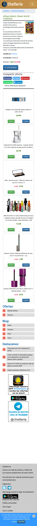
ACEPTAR (21, 521)
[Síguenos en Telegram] (18, 411)
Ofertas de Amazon (17, 11)
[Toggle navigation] (32, 4)
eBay (9, 334)
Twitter (17, 78)
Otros (9, 338)
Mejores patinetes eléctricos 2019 (19, 370)
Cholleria (6, 11)
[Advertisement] (18, 443)
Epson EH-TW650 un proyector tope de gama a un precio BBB (21, 365)
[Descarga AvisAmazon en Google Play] (18, 384)
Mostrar (11, 121)
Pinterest (26, 78)
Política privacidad (9, 503)
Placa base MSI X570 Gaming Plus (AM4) (19, 349)
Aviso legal (7, 507)
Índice (9, 325)
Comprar (26, 121)
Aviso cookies (8, 511)
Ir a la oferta (10, 67)
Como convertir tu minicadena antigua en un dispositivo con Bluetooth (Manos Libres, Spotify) (20, 357)
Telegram (18, 82)
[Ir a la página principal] (12, 4)
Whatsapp (8, 82)
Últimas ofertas (13, 311)
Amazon (14, 54)
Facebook (8, 78)
